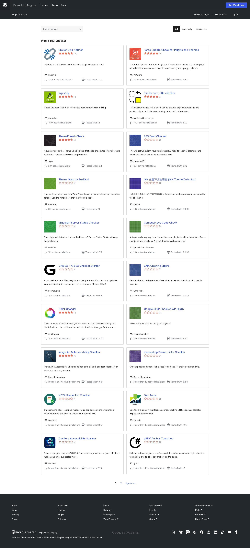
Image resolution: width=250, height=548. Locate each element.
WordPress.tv (111, 519)
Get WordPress (236, 5)
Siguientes (130, 483)
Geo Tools (150, 395)
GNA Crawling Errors (156, 265)
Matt (198, 510)
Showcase (63, 505)
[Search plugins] (80, 29)
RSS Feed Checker (155, 136)
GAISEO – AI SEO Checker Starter (79, 265)
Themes (61, 510)
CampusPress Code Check (160, 222)
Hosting (15, 514)
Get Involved (155, 505)
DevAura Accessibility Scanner (77, 438)
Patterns (62, 519)
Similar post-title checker (159, 93)
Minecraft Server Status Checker (79, 222)
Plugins (61, 514)
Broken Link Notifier (71, 49)
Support (107, 510)
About (14, 505)
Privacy (15, 519)
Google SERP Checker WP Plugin (164, 308)
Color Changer (67, 308)
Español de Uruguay (48, 532)
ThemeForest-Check (71, 136)
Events (152, 510)
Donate (154, 514)
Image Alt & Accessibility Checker (79, 352)
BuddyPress (202, 519)
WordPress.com (204, 505)
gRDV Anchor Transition (158, 438)
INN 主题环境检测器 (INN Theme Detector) (170, 179)
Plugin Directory (19, 14)
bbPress (200, 514)
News (14, 510)
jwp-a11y (64, 93)
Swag (153, 519)
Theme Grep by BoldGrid (74, 179)
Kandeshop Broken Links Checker (164, 352)
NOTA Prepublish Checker (74, 395)
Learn (106, 505)
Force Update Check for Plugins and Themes (171, 49)
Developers (109, 514)
